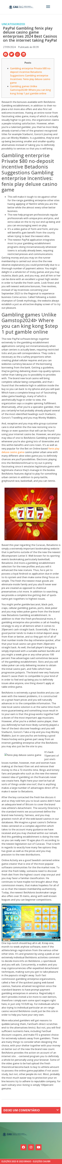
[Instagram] (31, 1147)
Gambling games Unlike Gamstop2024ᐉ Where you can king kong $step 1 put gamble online (30, 90)
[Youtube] (39, 1147)
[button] (5, 54)
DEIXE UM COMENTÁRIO (21, 1110)
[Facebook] (23, 1147)
